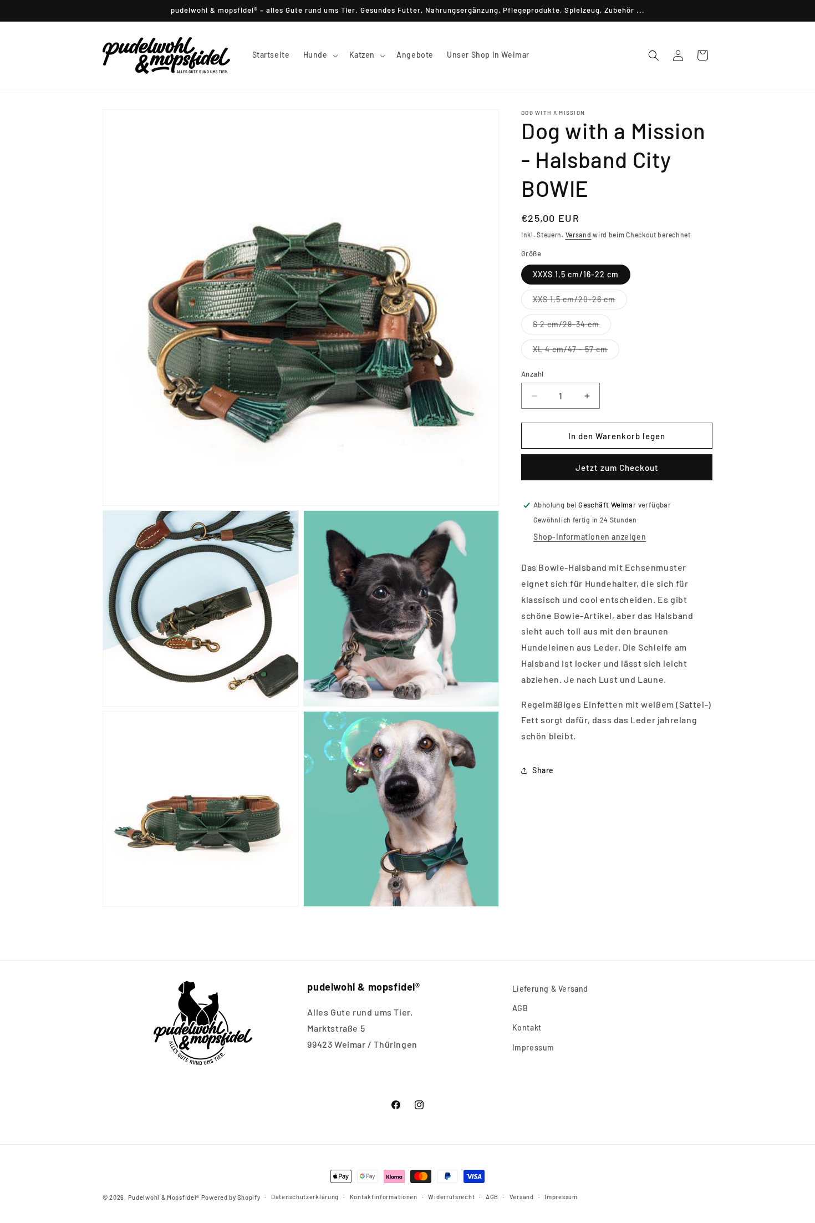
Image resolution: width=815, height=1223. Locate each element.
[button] (320, 55)
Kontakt (527, 1028)
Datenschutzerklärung (305, 1196)
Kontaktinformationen (383, 1196)
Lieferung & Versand (550, 988)
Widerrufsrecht (451, 1196)
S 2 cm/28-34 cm (572, 326)
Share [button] (543, 770)
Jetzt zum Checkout (617, 468)
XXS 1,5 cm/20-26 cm (580, 301)
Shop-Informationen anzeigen (589, 536)
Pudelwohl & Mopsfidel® (164, 1197)
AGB (520, 1008)
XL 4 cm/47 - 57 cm (576, 351)
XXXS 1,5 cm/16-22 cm (576, 274)
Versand (579, 234)
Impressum (533, 1047)
